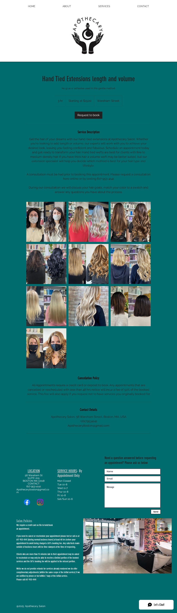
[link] (88, 115)
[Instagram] (40, 502)
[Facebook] (27, 502)
